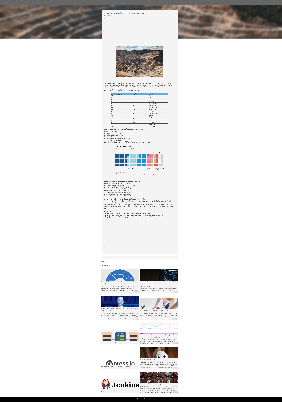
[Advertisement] (139, 33)
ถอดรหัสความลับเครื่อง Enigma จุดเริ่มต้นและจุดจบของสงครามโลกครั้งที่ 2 (156, 384)
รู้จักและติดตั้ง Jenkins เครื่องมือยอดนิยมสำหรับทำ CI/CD (114, 391)
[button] (105, 19)
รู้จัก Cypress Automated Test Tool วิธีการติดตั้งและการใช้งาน (115, 366)
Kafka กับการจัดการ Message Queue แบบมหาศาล (112, 342)
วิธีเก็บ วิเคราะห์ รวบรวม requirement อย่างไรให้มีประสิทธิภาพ (154, 310)
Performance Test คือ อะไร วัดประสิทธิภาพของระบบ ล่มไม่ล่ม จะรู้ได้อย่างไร (157, 335)
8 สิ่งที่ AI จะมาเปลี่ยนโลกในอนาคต (147, 359)
